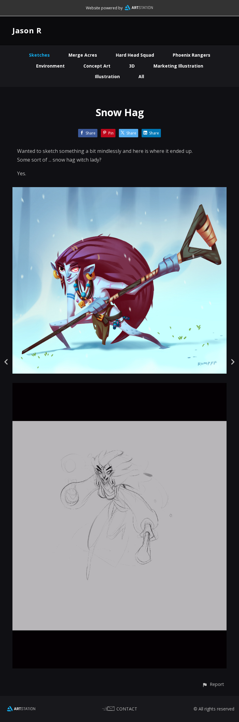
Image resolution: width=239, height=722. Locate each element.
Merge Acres (82, 55)
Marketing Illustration (178, 66)
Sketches (39, 55)
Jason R (27, 30)
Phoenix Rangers (191, 55)
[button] (213, 684)
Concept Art (96, 66)
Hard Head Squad (135, 55)
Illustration (107, 76)
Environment (50, 66)
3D (132, 66)
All (141, 76)
